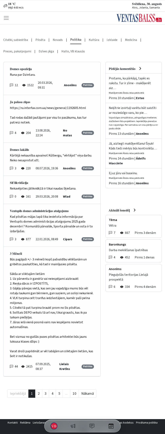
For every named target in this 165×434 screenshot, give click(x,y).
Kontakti (13, 423)
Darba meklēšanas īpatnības (128, 250)
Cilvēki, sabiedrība (15, 40)
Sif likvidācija (19, 182)
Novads (58, 40)
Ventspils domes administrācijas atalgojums (39, 210)
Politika (75, 39)
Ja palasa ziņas (20, 101)
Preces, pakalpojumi (17, 51)
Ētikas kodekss (124, 423)
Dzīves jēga (46, 51)
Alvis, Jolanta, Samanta (146, 8)
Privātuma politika (147, 423)
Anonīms (142, 134)
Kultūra (94, 40)
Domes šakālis (19, 149)
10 (74, 393)
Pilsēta (40, 40)
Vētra (112, 225)
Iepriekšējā (18, 393)
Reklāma (25, 423)
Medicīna (131, 40)
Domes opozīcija (21, 68)
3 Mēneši (16, 253)
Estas (140, 98)
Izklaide (112, 40)
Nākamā (87, 393)
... (66, 393)
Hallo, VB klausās (73, 51)
